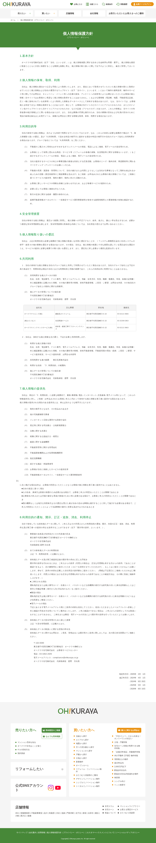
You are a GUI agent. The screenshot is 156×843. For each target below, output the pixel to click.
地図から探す (81, 743)
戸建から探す (81, 754)
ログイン (143, 4)
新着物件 (79, 762)
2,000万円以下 (120, 767)
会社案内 (32, 832)
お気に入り (78, 4)
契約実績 (21, 753)
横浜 (97, 813)
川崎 (17, 816)
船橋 (29, 816)
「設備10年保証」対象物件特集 (127, 752)
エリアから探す (82, 740)
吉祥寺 (90, 813)
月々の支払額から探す (85, 747)
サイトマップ (21, 832)
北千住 (78, 813)
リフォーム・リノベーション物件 (89, 770)
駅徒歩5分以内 (120, 770)
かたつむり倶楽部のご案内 (87, 775)
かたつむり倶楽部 (127, 813)
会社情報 (94, 13)
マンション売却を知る (27, 742)
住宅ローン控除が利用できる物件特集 (127, 747)
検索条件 (109, 4)
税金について (110, 813)
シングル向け (119, 781)
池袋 (63, 813)
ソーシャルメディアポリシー (128, 832)
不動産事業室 (36, 813)
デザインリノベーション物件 (88, 779)
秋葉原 (52, 813)
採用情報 (41, 832)
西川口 (23, 816)
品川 (46, 813)
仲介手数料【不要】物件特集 (126, 756)
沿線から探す (81, 736)
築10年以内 (119, 763)
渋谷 (58, 813)
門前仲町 (70, 813)
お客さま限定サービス (129, 809)
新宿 (84, 813)
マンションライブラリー (130, 806)
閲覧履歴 (123, 4)
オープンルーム (82, 765)
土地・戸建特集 (120, 742)
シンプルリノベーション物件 (88, 782)
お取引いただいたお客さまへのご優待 (126, 13)
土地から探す (81, 758)
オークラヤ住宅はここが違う (29, 746)
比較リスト (94, 4)
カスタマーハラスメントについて (100, 832)
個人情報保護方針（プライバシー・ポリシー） (66, 832)
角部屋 (117, 778)
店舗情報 (70, 13)
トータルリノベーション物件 (88, 786)
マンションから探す (84, 751)
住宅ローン (109, 809)
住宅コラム (109, 806)
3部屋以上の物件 (121, 759)
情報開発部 (25, 813)
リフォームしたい (29, 769)
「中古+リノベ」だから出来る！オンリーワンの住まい (127, 737)
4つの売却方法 (24, 750)
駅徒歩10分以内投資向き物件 (126, 774)
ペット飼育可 (119, 785)
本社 (17, 813)
